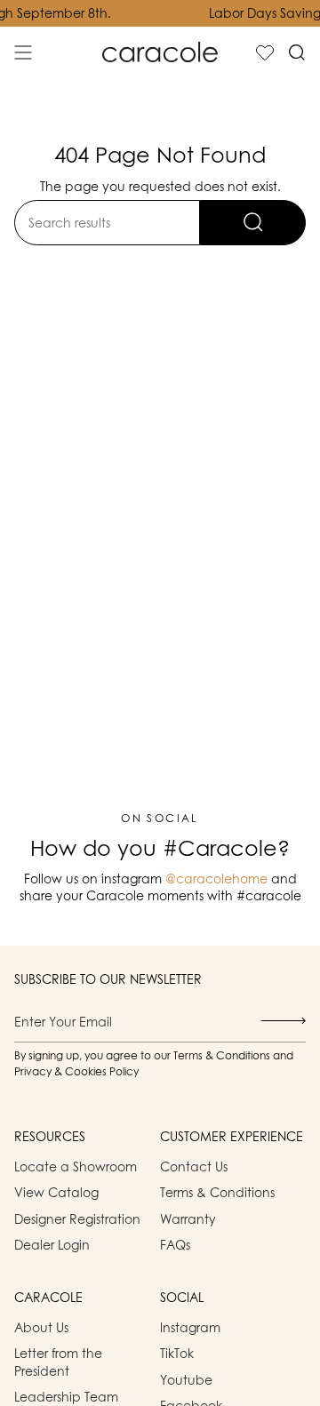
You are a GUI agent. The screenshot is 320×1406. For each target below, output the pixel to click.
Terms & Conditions (217, 1192)
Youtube (186, 1379)
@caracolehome (216, 878)
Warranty (188, 1218)
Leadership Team (66, 1396)
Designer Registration (77, 1218)
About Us (41, 1327)
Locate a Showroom (75, 1166)
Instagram (190, 1327)
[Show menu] (23, 52)
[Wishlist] (265, 52)
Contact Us (194, 1166)
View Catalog (56, 1192)
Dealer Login (52, 1244)
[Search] (253, 222)
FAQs (175, 1244)
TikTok (177, 1353)
